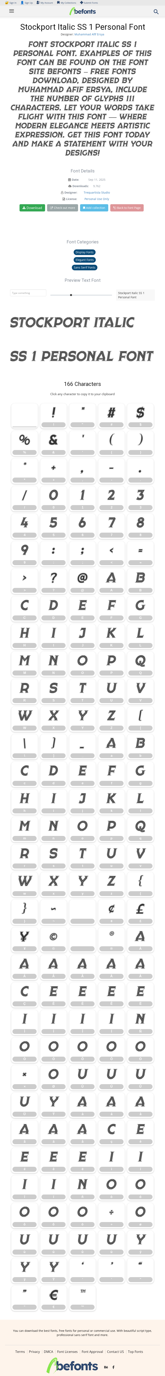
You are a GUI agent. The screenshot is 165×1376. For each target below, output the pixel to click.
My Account (47, 2)
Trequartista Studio (97, 192)
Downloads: (80, 186)
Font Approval (92, 1351)
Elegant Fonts (85, 260)
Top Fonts (135, 1351)
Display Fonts (85, 252)
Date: (75, 179)
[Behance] (106, 1367)
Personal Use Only (97, 199)
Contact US (115, 1351)
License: (71, 199)
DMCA (48, 1351)
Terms (20, 1351)
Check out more (64, 208)
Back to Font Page (129, 208)
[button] (156, 13)
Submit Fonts (91, 2)
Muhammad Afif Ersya (89, 34)
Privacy (34, 1351)
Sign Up (26, 2)
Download (34, 208)
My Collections (68, 2)
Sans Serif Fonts (84, 267)
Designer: (70, 192)
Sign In (11, 2)
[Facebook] (113, 1367)
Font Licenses (67, 1351)
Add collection (95, 208)
